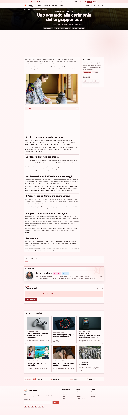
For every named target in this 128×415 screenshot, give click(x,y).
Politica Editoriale (80, 398)
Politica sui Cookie (83, 412)
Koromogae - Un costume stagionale (36, 364)
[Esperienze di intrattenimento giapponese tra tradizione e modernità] (90, 323)
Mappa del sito (100, 412)
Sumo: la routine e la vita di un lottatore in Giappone (64, 364)
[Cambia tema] (94, 5)
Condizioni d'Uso (92, 412)
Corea (26, 261)
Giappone (29, 9)
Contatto (78, 396)
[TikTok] (39, 406)
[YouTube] (25, 406)
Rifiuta (94, 1)
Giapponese (65, 394)
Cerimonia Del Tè (48, 28)
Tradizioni (81, 28)
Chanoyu (56, 28)
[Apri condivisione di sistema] (84, 81)
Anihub (93, 392)
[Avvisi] (98, 5)
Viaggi (63, 398)
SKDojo (61, 5)
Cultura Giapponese (65, 28)
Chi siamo (79, 392)
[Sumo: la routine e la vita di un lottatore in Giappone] (64, 352)
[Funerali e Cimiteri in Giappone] (90, 352)
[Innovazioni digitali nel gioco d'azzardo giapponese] (64, 323)
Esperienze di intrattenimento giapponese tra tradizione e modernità (89, 335)
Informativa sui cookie (81, 1)
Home (39, 5)
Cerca (55, 402)
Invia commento (31, 299)
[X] (32, 406)
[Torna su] (102, 5)
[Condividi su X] (87, 81)
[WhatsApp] (43, 406)
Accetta (89, 1)
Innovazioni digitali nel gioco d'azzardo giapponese (63, 336)
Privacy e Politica (73, 412)
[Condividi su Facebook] (90, 81)
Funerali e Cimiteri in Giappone (86, 363)
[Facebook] (29, 406)
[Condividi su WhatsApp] (94, 81)
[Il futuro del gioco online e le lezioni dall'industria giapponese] (38, 323)
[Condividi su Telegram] (97, 81)
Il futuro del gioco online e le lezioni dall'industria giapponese (37, 335)
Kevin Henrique (58, 11)
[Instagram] (36, 406)
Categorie (46, 5)
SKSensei (54, 5)
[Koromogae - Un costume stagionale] (38, 352)
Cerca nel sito (27, 399)
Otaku (63, 396)
